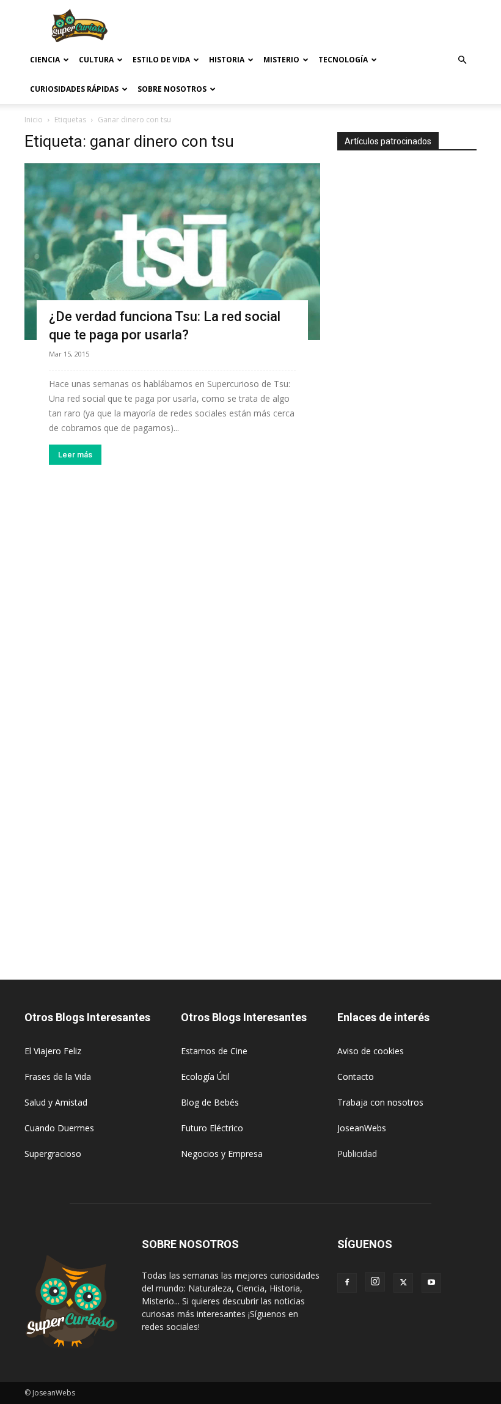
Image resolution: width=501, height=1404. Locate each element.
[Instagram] (375, 1281)
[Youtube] (431, 1283)
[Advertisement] (333, 27)
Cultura (96, 59)
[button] (462, 60)
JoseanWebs (361, 1128)
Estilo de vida (161, 59)
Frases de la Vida (57, 1076)
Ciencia (45, 59)
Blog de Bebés (210, 1102)
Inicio (33, 119)
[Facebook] (347, 1283)
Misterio (281, 59)
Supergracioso (52, 1153)
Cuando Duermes (59, 1128)
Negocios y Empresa (222, 1153)
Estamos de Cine (214, 1051)
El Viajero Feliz (52, 1051)
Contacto (355, 1076)
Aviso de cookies (370, 1051)
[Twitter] (403, 1283)
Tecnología (343, 59)
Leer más (75, 454)
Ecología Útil (205, 1076)
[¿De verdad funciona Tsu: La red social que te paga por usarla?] (172, 251)
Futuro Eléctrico (212, 1128)
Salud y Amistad (55, 1102)
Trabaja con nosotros (380, 1102)
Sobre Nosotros (172, 89)
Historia (226, 59)
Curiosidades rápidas (74, 89)
